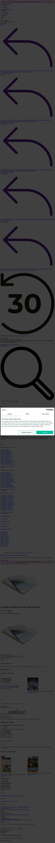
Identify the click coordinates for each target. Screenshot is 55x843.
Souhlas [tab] (9, 414)
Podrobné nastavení (26, 432)
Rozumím (44, 432)
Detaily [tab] (27, 414)
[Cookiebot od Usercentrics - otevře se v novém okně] (47, 410)
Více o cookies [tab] (45, 414)
